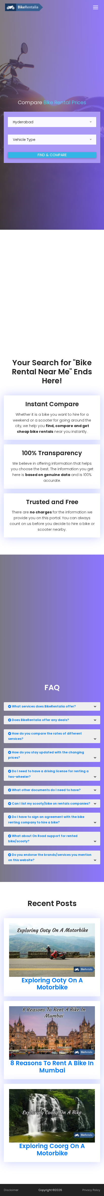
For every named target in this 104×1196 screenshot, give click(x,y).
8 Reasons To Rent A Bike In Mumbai (52, 1066)
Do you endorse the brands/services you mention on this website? (49, 857)
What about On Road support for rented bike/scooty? (42, 839)
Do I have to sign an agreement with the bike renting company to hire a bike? (46, 819)
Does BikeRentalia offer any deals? (40, 720)
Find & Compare (52, 154)
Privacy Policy (91, 1190)
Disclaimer (11, 1190)
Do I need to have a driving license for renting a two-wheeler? (48, 774)
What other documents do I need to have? (46, 790)
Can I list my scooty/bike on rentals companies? (50, 803)
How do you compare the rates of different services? (45, 736)
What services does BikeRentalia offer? (43, 706)
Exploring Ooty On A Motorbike (52, 984)
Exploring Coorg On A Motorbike (52, 1149)
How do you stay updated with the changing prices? (46, 755)
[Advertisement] (52, 294)
